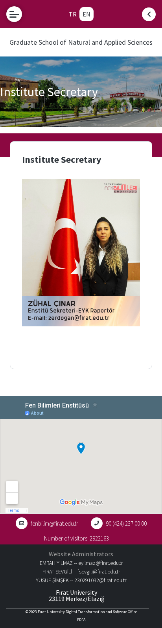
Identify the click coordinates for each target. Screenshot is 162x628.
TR (73, 14)
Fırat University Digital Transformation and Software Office (87, 611)
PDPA (81, 619)
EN (86, 14)
